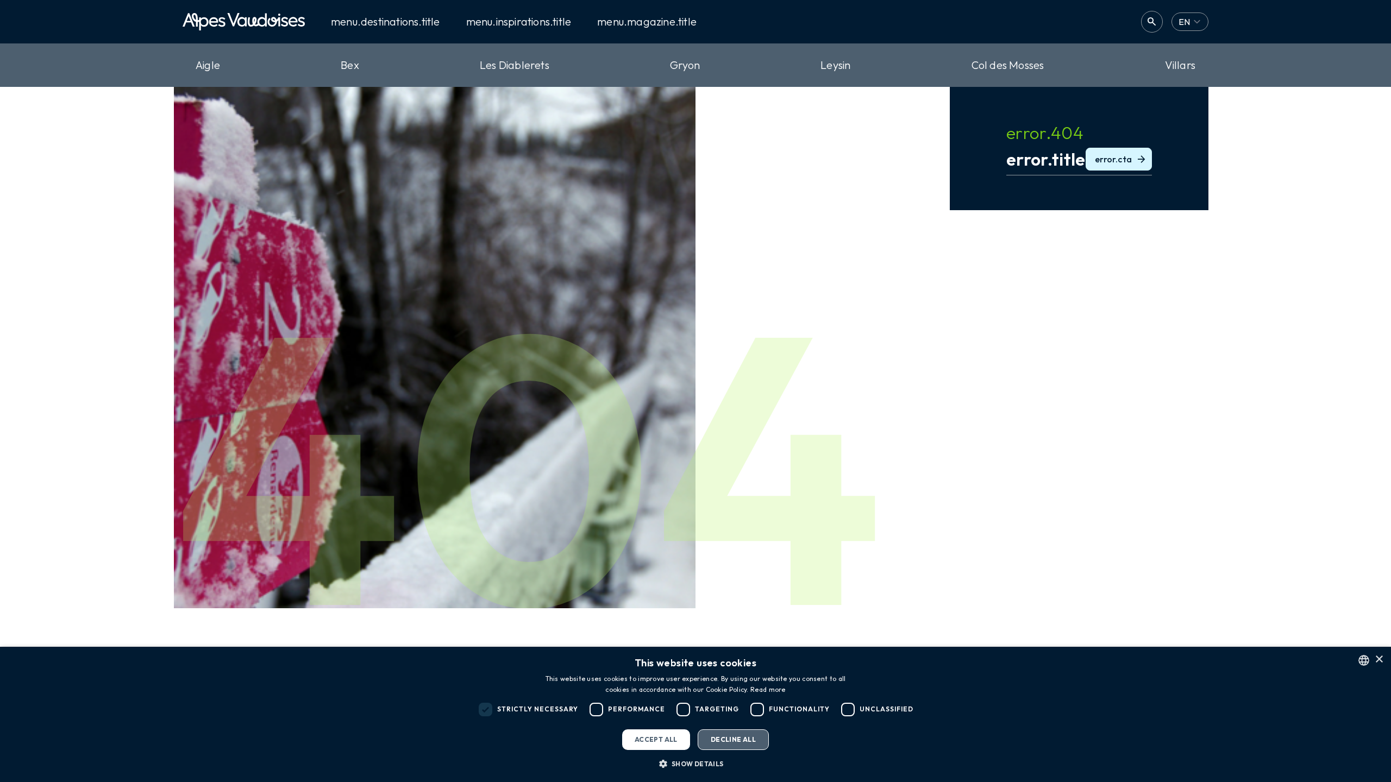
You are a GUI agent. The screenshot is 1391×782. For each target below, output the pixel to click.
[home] (244, 21)
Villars (1180, 65)
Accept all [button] (656, 739)
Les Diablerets (514, 65)
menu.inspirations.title (519, 21)
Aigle (208, 65)
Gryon (685, 65)
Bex (350, 65)
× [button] (1379, 659)
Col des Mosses (1008, 65)
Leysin (835, 65)
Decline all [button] (733, 739)
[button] (695, 763)
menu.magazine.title (647, 21)
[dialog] (695, 714)
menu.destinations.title (385, 21)
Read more (768, 689)
